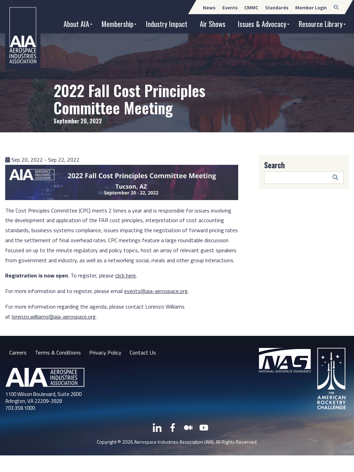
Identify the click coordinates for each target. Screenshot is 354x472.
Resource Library (321, 24)
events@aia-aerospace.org (156, 291)
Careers (18, 352)
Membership (117, 24)
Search (274, 164)
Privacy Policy (105, 352)
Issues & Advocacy (262, 24)
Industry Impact (166, 24)
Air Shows (212, 24)
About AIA (76, 24)
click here (125, 275)
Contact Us (143, 352)
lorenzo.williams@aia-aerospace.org (54, 316)
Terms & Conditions (58, 352)
